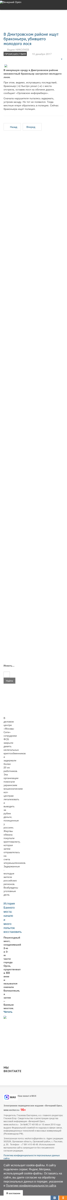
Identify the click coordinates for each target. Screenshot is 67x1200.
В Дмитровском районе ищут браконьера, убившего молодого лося (31, 38)
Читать (8, 1011)
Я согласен (13, 1193)
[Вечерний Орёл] (10, 2)
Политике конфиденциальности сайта (31, 1185)
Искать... (7, 665)
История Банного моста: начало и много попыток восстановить (13, 917)
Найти (9, 680)
